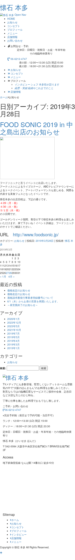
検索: (3, 368)
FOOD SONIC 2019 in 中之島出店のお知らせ (36, 128)
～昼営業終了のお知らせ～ (22, 305)
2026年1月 (13, 319)
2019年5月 (13, 337)
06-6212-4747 (19, 59)
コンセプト (17, 73)
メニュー (16, 77)
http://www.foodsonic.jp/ (36, 234)
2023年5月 (13, 326)
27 (7, 273)
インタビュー (19, 534)
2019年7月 (13, 333)
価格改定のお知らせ (18, 290)
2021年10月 (14, 330)
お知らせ (16, 70)
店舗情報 (16, 91)
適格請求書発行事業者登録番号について (30, 297)
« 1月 (3, 276)
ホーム (4, 97)
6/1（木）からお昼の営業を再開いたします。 (33, 301)
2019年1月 (13, 348)
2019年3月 (13, 344)
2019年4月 (13, 341)
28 (10, 273)
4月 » (11, 276)
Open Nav (20, 14)
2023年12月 (14, 322)
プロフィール (19, 531)
